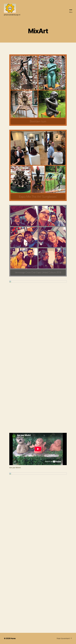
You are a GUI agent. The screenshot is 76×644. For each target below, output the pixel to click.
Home (13, 638)
